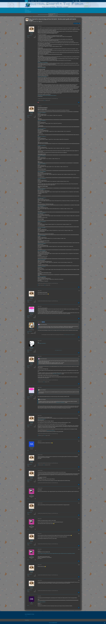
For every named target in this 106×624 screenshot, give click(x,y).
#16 (78, 533)
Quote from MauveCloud (43, 324)
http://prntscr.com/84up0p (41, 276)
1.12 (67, 14)
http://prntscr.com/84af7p (41, 250)
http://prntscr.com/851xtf (41, 266)
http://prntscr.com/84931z (41, 120)
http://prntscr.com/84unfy (41, 259)
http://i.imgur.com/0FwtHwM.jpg (42, 62)
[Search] (79, 1)
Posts (28, 36)
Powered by (53, 622)
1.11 (65, 14)
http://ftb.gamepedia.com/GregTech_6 (69, 334)
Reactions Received (29, 35)
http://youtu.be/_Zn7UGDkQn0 (42, 76)
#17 (78, 549)
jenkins (56, 13)
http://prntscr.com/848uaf (41, 178)
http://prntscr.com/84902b (41, 145)
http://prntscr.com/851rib (41, 419)
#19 (78, 580)
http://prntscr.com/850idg (41, 235)
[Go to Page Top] (105, 623)
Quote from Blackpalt (43, 389)
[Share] (79, 23)
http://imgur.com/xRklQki (41, 601)
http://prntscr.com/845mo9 (42, 205)
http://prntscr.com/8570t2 (41, 243)
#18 (78, 564)
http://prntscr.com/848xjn (41, 155)
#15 (78, 518)
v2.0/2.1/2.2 (39, 14)
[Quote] (78, 102)
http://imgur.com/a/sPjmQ (41, 343)
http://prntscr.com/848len (41, 227)
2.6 (45, 14)
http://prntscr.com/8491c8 (41, 136)
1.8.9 (59, 14)
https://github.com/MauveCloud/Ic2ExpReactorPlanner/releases (47, 95)
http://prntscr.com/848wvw (42, 163)
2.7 (46, 14)
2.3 (42, 14)
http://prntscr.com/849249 (41, 128)
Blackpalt (31, 21)
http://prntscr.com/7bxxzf (41, 67)
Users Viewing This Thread (29, 614)
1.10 (63, 14)
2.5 (43, 14)
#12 (78, 470)
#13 (78, 488)
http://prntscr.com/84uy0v (41, 221)
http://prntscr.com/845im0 (41, 197)
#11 (78, 454)
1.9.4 (61, 14)
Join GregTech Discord (58, 350)
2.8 (48, 14)
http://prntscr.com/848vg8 (41, 171)
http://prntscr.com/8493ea (41, 112)
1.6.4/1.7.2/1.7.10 (55, 14)
